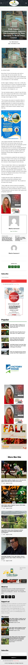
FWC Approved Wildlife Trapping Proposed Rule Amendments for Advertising (20, 245)
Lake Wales (11, 634)
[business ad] (14, 307)
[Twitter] (12, 272)
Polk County (14, 26)
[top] (14, 592)
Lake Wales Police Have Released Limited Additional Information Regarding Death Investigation (17, 345)
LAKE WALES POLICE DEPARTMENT (15, 652)
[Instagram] (6, 608)
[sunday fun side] (14, 124)
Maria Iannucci (15, 41)
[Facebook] (9, 272)
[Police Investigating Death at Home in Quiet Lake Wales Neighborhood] (5, 358)
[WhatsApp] (18, 272)
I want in (13, 286)
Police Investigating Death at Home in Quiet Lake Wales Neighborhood (18, 358)
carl (4, 494)
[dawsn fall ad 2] (14, 206)
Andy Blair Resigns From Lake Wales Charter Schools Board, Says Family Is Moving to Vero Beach (18, 351)
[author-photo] (2, 494)
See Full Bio (13, 237)
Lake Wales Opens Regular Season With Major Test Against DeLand (17, 338)
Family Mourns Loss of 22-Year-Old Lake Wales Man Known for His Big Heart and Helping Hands (7, 245)
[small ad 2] (14, 375)
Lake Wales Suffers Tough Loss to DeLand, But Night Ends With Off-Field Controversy (17, 332)
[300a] (14, 400)
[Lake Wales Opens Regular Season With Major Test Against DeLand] (5, 338)
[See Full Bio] (17, 237)
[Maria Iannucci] (14, 254)
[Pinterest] (15, 272)
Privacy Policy (16, 289)
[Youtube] (13, 608)
